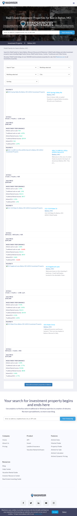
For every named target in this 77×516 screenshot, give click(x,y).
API (28, 440)
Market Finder (56, 443)
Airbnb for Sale (56, 450)
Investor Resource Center (11, 476)
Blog (4, 466)
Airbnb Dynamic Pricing (59, 456)
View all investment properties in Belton (38, 384)
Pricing (4, 446)
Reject (64, 512)
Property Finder (56, 446)
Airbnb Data (55, 440)
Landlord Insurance (33, 446)
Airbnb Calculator (57, 453)
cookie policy (38, 514)
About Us (5, 443)
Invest (29, 443)
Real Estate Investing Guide (11, 479)
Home (4, 440)
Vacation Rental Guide (10, 472)
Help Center (6, 469)
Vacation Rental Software (35, 450)
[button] (21, 67)
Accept (55, 512)
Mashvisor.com (60, 57)
